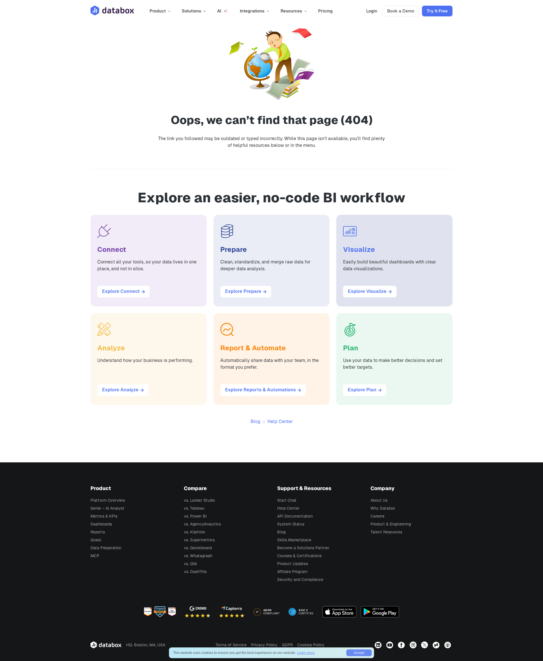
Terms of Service (231, 645)
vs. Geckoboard (198, 548)
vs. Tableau (194, 508)
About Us (378, 500)
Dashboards (101, 524)
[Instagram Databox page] (414, 645)
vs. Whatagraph (198, 555)
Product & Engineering (390, 524)
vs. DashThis (195, 571)
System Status (290, 524)
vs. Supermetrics (199, 540)
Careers (377, 516)
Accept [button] (359, 653)
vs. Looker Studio (199, 500)
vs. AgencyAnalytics (202, 524)
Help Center (280, 421)
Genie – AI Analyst (107, 508)
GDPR (287, 645)
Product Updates (292, 563)
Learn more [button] (306, 653)
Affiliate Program (292, 571)
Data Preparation (105, 548)
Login (371, 10)
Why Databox (382, 508)
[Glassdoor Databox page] (437, 645)
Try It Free (437, 10)
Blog (255, 421)
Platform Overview (107, 500)
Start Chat (286, 500)
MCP (94, 555)
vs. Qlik (190, 563)
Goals (95, 540)
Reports (97, 532)
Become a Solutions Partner (303, 548)
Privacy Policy (264, 645)
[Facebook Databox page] (402, 645)
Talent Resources (386, 532)
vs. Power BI (195, 516)
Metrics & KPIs (103, 516)
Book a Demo (400, 10)
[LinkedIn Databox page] (379, 645)
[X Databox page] (425, 645)
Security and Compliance (300, 579)
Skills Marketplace (294, 540)
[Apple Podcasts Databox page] (448, 645)
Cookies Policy (310, 645)
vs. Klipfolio (194, 532)
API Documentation (295, 516)
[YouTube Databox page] (390, 645)
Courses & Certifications (299, 555)
